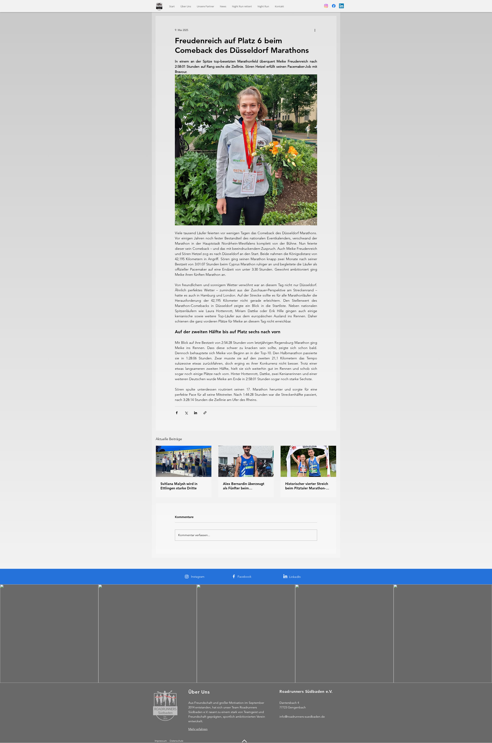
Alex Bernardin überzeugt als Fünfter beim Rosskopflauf (243, 485)
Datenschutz (177, 740)
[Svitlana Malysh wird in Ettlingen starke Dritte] (183, 461)
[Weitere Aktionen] (314, 30)
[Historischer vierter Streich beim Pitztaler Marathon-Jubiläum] (308, 461)
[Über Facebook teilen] (177, 413)
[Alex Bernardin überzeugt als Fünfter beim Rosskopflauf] (246, 461)
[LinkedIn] (341, 5)
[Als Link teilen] (205, 413)
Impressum (161, 740)
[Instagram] (326, 5)
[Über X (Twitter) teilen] (186, 413)
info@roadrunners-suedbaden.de (302, 716)
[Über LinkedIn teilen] (195, 413)
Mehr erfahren (198, 729)
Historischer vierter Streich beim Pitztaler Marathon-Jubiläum (306, 485)
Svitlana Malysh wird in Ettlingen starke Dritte (178, 485)
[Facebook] (333, 5)
